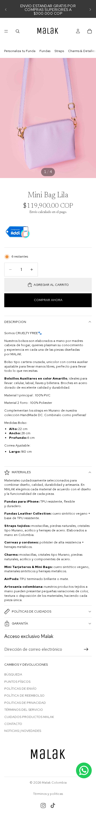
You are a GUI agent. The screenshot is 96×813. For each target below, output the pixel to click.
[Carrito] (89, 31)
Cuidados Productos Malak (29, 717)
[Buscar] (17, 31)
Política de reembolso (24, 696)
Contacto (13, 724)
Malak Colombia (54, 782)
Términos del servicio (23, 710)
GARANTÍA (20, 623)
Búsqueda (13, 675)
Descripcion (15, 322)
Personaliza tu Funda (19, 51)
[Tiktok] (53, 805)
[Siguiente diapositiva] (90, 9)
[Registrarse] (86, 649)
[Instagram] (43, 805)
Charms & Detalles (81, 51)
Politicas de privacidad (25, 703)
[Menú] (6, 31)
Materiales (21, 472)
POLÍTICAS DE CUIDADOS (31, 611)
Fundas (44, 51)
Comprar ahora (48, 300)
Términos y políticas (48, 794)
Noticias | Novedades (22, 731)
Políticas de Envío (20, 688)
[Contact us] (84, 770)
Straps (59, 51)
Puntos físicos (17, 682)
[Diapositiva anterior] (6, 9)
